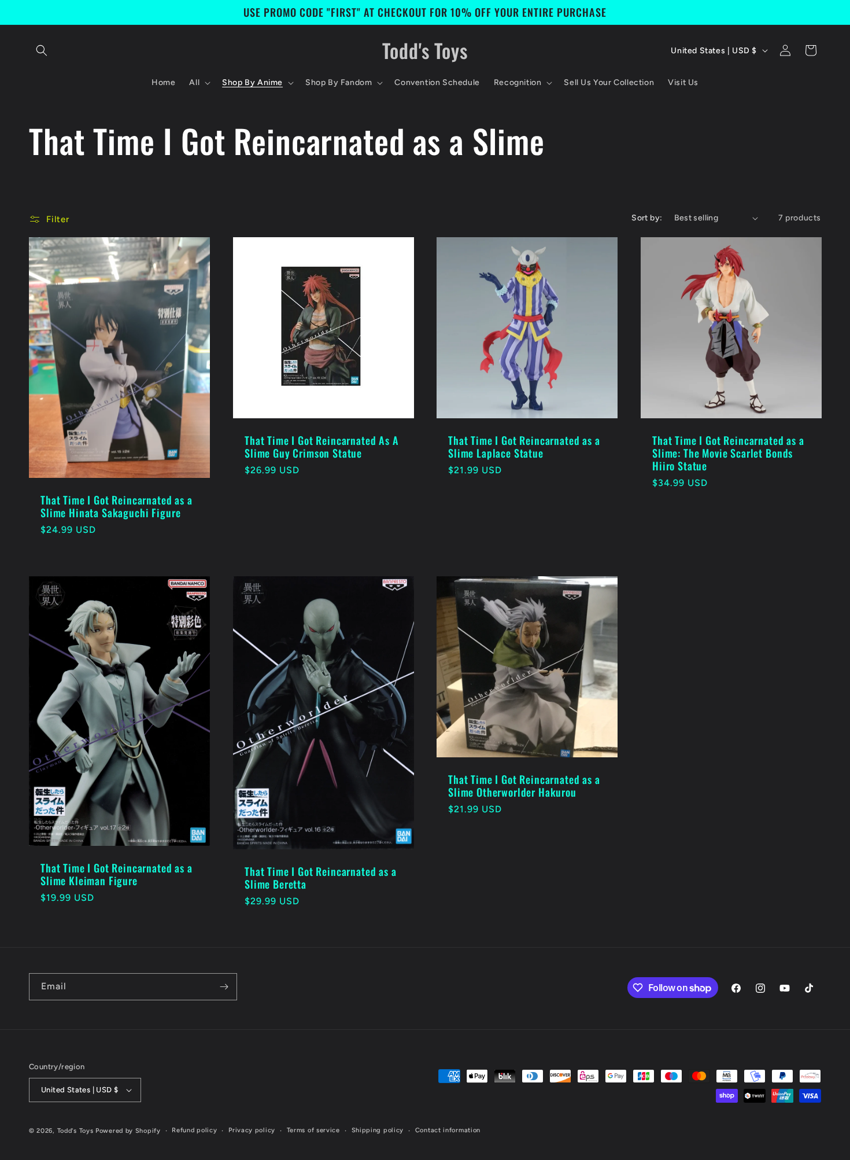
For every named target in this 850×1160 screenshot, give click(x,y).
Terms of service (313, 1130)
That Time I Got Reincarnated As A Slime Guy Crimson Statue (322, 446)
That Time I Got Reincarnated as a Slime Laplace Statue (524, 446)
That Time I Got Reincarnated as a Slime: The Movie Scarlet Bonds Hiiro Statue (728, 453)
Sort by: (646, 218)
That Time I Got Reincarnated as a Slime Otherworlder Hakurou (524, 785)
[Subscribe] (223, 986)
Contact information (448, 1130)
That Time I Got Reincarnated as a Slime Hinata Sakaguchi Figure (116, 507)
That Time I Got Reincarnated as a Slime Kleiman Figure (116, 874)
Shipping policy (378, 1130)
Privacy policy (251, 1130)
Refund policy (194, 1130)
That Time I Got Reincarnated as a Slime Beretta (321, 877)
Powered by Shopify (128, 1131)
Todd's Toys (75, 1131)
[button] (41, 50)
